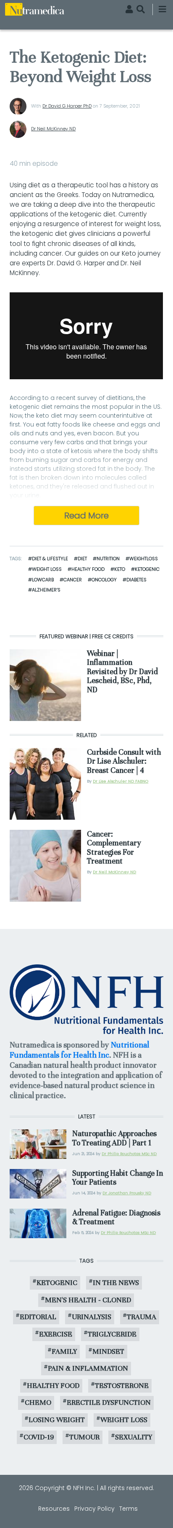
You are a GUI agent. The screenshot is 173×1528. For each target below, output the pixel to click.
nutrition (108, 558)
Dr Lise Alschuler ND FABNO (120, 781)
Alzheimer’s (46, 589)
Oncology (104, 579)
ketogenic (147, 569)
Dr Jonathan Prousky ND (126, 1193)
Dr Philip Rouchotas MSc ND (129, 1153)
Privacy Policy (94, 1508)
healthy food (88, 569)
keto (119, 569)
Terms (128, 1508)
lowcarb (43, 579)
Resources (54, 1508)
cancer (72, 579)
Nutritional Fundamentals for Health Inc (79, 1050)
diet (82, 558)
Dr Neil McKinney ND (53, 129)
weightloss (143, 558)
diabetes (136, 579)
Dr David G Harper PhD (67, 106)
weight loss (47, 569)
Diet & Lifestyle (50, 558)
